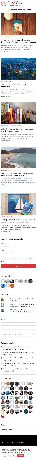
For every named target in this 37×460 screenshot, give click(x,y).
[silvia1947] (7, 407)
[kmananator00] (7, 411)
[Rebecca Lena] (26, 388)
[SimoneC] (12, 384)
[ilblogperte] (30, 393)
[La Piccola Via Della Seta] (12, 397)
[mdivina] (3, 384)
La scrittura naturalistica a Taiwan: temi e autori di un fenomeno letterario (17, 174)
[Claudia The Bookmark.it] (3, 402)
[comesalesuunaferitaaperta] (7, 397)
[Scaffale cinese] (3, 416)
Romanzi (9, 37)
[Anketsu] (12, 281)
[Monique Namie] (7, 281)
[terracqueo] (12, 407)
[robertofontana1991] (3, 286)
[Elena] (26, 281)
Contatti (13, 442)
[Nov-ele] (30, 281)
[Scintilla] (21, 402)
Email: (2, 250)
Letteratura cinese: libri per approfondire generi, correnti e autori (17, 130)
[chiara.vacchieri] (12, 393)
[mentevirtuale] (12, 388)
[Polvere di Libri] (21, 281)
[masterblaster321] (21, 388)
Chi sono (4, 442)
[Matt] (17, 397)
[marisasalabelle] (12, 411)
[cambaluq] (3, 393)
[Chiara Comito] (17, 388)
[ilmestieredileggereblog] (30, 407)
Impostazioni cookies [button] (9, 456)
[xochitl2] (17, 384)
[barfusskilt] (7, 384)
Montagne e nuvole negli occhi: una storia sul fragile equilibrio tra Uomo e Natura (18, 221)
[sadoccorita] (7, 388)
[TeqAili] (30, 397)
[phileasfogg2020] (3, 407)
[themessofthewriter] (12, 286)
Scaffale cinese (6, 51)
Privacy (22, 442)
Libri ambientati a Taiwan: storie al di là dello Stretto (16, 85)
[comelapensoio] (17, 407)
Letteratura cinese (5, 125)
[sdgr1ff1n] (21, 384)
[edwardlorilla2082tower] (3, 388)
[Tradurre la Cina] (7, 286)
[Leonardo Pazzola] (7, 402)
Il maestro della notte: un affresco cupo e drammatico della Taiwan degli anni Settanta (18, 41)
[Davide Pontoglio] (3, 411)
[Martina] (21, 411)
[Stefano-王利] (26, 393)
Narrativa (3, 37)
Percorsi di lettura (6, 81)
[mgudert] (30, 411)
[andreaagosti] (26, 407)
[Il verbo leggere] (3, 281)
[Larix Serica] (17, 281)
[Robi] (17, 411)
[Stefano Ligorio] (17, 402)
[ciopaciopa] (7, 393)
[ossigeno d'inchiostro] (17, 393)
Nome (2, 243)
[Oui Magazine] (30, 388)
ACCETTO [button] (20, 456)
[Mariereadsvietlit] (26, 411)
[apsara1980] (26, 384)
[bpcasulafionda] (26, 397)
